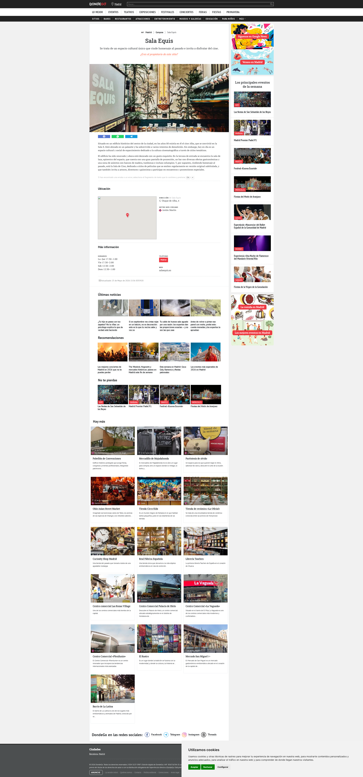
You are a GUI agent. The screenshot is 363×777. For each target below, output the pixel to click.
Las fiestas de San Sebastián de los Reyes (112, 407)
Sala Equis (162, 128)
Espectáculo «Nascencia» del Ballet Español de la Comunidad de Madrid (250, 226)
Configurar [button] (223, 767)
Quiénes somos (126, 772)
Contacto (138, 772)
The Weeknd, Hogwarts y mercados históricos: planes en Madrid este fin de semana (142, 369)
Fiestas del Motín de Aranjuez (204, 406)
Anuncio (96, 772)
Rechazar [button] (207, 767)
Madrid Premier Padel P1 (140, 406)
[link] (104, 136)
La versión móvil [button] (111, 772)
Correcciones (164, 772)
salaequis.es (165, 270)
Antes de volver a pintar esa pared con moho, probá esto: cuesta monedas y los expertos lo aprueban (205, 325)
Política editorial (150, 772)
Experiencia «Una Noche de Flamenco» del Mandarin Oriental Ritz (251, 257)
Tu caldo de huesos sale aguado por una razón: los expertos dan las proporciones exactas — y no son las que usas (174, 325)
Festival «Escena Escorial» (171, 406)
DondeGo (170, 767)
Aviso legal (175, 772)
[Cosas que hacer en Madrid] (97, 4)
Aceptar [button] (194, 767)
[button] (128, 215)
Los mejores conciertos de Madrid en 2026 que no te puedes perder (110, 369)
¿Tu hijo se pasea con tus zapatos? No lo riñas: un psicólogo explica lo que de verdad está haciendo (110, 325)
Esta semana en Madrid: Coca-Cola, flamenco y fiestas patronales (173, 369)
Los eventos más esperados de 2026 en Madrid (204, 368)
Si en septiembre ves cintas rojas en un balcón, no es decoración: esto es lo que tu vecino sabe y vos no (143, 325)
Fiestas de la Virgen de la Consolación (251, 287)
